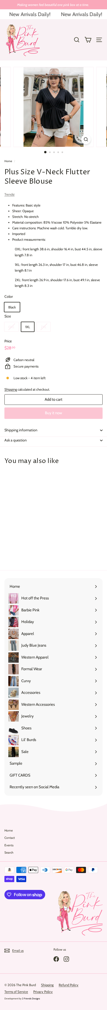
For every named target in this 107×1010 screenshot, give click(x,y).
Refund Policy (68, 985)
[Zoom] (86, 139)
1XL (27, 327)
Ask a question (15, 440)
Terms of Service (16, 992)
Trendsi (9, 194)
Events (9, 845)
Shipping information (20, 430)
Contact (9, 838)
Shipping (10, 389)
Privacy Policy (43, 992)
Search (9, 852)
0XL (11, 327)
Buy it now (53, 413)
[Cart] (88, 39)
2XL (43, 327)
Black (12, 307)
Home (8, 161)
